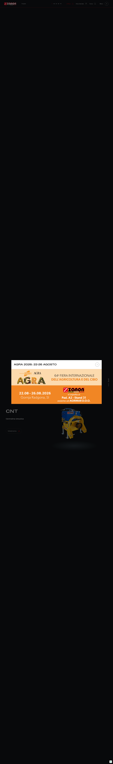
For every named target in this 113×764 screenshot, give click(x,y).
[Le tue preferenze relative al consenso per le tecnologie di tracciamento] (110, 761)
